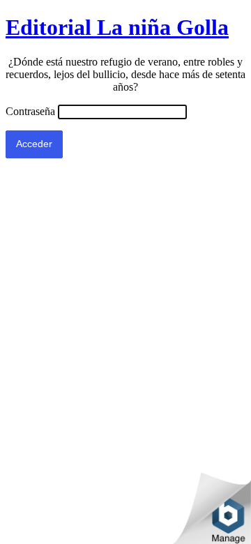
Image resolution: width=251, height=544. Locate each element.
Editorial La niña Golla (117, 27)
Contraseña (30, 111)
